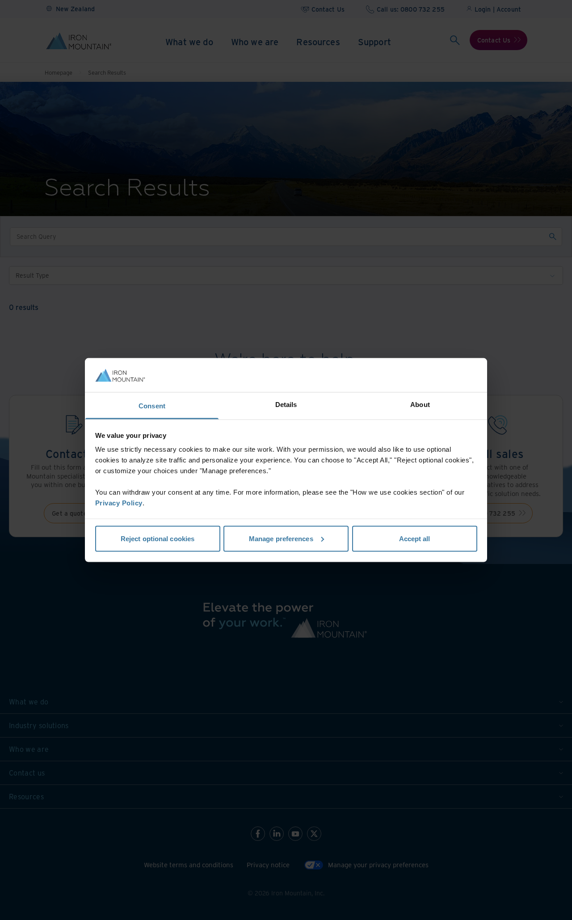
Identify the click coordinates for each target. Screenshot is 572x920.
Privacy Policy (119, 503)
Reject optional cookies (157, 538)
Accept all (414, 538)
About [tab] (420, 404)
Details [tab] (286, 404)
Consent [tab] (152, 406)
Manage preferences (281, 538)
